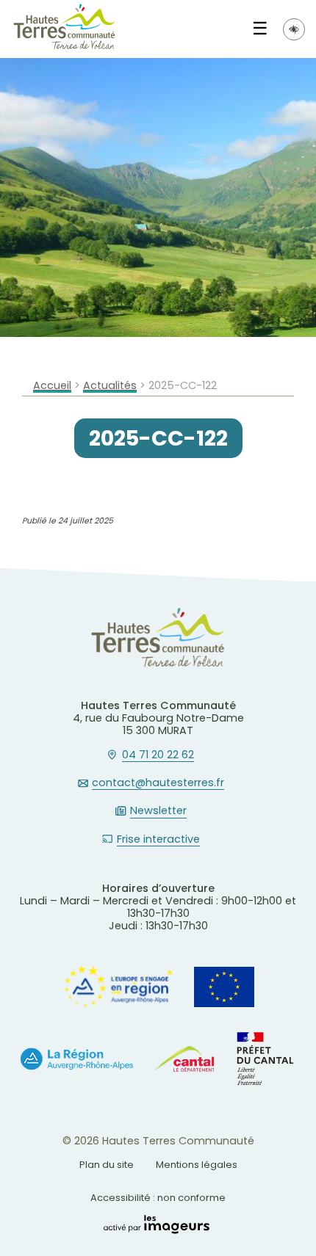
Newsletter (158, 811)
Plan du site (106, 1165)
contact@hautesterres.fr (158, 783)
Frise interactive (158, 839)
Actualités (110, 386)
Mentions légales (196, 1165)
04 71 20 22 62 (158, 755)
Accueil (52, 386)
